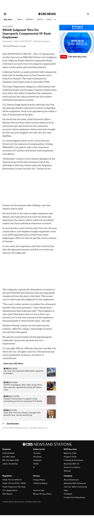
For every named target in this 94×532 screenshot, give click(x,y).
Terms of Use (38, 490)
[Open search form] (88, 14)
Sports (40, 19)
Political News (8, 453)
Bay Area (8, 19)
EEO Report (7, 494)
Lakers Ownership (10, 464)
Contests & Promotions (73, 460)
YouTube (37, 453)
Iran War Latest (8, 457)
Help (66, 490)
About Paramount (71, 480)
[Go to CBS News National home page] (47, 14)
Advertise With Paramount (75, 483)
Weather (30, 19)
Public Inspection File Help (13, 487)
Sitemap (67, 471)
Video (49, 19)
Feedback (68, 494)
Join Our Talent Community (75, 487)
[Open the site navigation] (18, 14)
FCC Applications (9, 490)
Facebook (37, 457)
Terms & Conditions (72, 467)
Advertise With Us (71, 464)
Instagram (37, 460)
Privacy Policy (39, 480)
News (20, 19)
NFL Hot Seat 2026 (10, 460)
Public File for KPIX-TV (12, 480)
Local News (7, 26)
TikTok (36, 464)
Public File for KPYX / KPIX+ (14, 483)
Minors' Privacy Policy (42, 494)
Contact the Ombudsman (74, 497)
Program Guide (70, 457)
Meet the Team (70, 453)
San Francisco (13, 423)
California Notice (40, 483)
